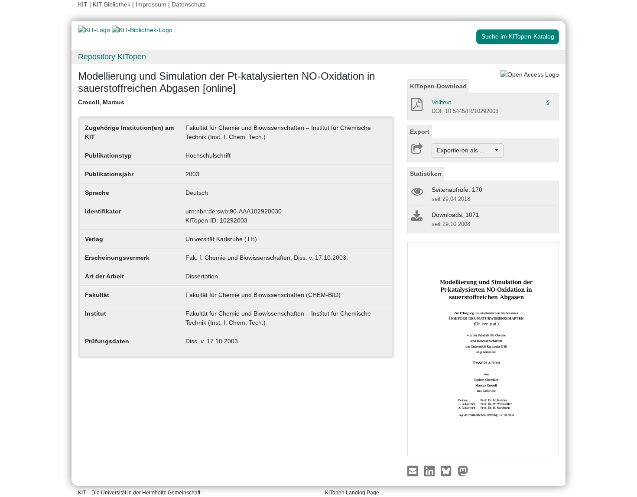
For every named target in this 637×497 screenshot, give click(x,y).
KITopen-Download (438, 86)
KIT (83, 4)
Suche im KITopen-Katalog (517, 36)
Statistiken (426, 173)
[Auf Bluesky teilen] (448, 470)
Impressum (151, 4)
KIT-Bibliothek (112, 4)
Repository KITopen (112, 56)
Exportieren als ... (465, 150)
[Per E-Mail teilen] (413, 470)
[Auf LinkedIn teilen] (430, 470)
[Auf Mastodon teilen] (463, 470)
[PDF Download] (416, 106)
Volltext (441, 102)
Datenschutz (189, 4)
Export (419, 131)
